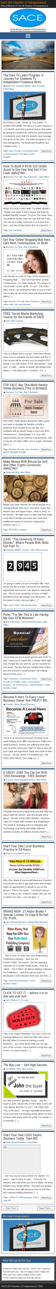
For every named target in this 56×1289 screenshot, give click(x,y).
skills (16, 605)
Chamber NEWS (23, 86)
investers (22, 529)
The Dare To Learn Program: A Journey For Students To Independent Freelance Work (23, 78)
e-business (14, 679)
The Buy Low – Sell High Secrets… (26, 1065)
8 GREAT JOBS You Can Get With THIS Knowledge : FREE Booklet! (25, 774)
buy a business (16, 230)
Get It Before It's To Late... (18, 1000)
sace (11, 605)
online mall (8, 304)
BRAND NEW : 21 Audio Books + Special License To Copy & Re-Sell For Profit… (25, 914)
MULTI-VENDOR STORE (14, 452)
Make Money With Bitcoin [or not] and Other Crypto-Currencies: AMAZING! (25, 465)
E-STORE (15, 682)
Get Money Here (13, 1069)
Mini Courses (17, 321)
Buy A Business (31, 177)
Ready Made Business (38, 922)
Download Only (12, 472)
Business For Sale (14, 177)
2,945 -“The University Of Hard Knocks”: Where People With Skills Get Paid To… (26, 542)
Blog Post (10, 86)
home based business (19, 980)
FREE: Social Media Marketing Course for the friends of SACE (23, 315)
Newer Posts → (46, 1208)
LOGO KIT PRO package (20, 1197)
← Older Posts (9, 1208)
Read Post (46, 151)
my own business (20, 685)
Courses (25, 550)
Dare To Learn (38, 86)
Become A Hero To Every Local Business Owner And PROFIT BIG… (26, 698)
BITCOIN (13, 529)
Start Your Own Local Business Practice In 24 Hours (23, 847)
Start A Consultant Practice (18, 853)
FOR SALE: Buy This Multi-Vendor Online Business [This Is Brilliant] (25, 386)
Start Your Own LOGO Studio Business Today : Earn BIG (22, 1136)
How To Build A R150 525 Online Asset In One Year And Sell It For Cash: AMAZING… (25, 169)
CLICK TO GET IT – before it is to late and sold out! (25, 994)
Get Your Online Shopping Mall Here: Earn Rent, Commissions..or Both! (27, 241)
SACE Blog (8, 89)
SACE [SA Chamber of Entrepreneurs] (23, 2)
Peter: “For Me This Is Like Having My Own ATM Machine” (25, 616)
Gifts (8, 321)
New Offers (44, 177)
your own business (22, 304)
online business (37, 685)
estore (24, 682)
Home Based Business (31, 622)
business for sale (16, 301)
